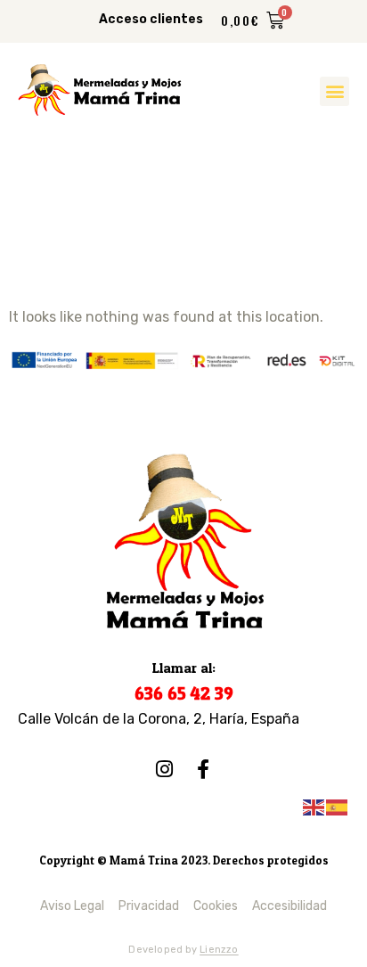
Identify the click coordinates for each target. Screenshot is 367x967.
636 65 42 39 (184, 693)
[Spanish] (337, 806)
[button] (334, 91)
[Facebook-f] (203, 769)
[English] (314, 806)
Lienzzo (219, 949)
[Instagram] (164, 769)
